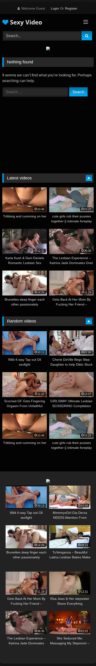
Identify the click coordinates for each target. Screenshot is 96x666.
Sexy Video (25, 22)
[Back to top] (81, 652)
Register (71, 8)
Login (55, 8)
